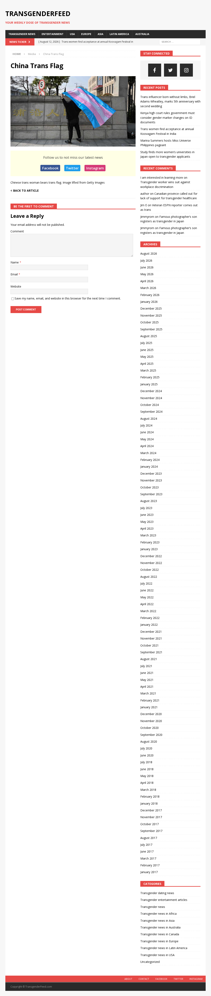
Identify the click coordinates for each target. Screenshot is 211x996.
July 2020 (146, 748)
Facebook (50, 168)
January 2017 (149, 872)
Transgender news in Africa (158, 914)
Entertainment (52, 34)
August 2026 (148, 253)
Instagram (95, 168)
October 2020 (149, 728)
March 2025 (148, 370)
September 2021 (151, 652)
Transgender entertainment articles (163, 900)
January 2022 (149, 625)
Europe (86, 34)
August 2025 (148, 336)
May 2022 (147, 597)
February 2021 (149, 700)
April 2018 (147, 783)
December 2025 (151, 308)
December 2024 (151, 391)
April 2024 (147, 446)
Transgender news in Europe (159, 941)
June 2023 (147, 515)
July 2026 (146, 260)
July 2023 (146, 508)
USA (72, 34)
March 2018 (148, 790)
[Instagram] (186, 70)
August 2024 (148, 419)
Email (15, 274)
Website (16, 286)
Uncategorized (150, 962)
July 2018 (146, 762)
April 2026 (147, 281)
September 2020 (151, 735)
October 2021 (149, 645)
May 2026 (147, 274)
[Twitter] (170, 70)
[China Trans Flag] (73, 144)
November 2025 (151, 315)
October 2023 (149, 487)
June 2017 (147, 851)
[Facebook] (154, 70)
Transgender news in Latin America (163, 948)
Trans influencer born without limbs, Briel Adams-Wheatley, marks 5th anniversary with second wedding (170, 101)
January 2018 (149, 803)
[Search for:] (179, 41)
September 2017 (151, 831)
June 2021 (147, 673)
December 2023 (151, 473)
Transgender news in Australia (160, 927)
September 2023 (151, 494)
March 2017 (148, 858)
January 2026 (149, 302)
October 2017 (149, 824)
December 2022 (151, 556)
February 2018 (149, 796)
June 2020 (147, 755)
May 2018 (147, 776)
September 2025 (151, 329)
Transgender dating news (157, 893)
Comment (17, 231)
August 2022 (148, 577)
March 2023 (148, 535)
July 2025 (146, 343)
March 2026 (148, 288)
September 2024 (151, 412)
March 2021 (148, 693)
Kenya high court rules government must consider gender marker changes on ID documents (167, 117)
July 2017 (146, 845)
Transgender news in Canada (159, 934)
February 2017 (149, 865)
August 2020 (148, 741)
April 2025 (147, 364)
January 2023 (149, 549)
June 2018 (147, 769)
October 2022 (149, 570)
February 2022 (149, 618)
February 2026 (149, 295)
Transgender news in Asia (157, 921)
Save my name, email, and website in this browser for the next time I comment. (68, 298)
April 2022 (147, 604)
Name (15, 262)
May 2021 (147, 680)
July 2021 (146, 666)
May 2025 (147, 357)
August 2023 (148, 501)
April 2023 (147, 528)
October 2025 (149, 322)
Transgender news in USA (157, 955)
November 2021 (151, 638)
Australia (142, 34)
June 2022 (147, 590)
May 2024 (147, 439)
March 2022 (148, 611)
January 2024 (149, 466)
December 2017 (151, 810)
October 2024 (149, 405)
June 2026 (147, 267)
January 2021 (149, 707)
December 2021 (151, 632)
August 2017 (148, 838)
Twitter (72, 168)
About (128, 978)
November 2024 (151, 398)
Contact (143, 978)
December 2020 (151, 714)
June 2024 (147, 432)
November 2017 (151, 817)
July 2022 (146, 583)
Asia (100, 34)
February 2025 (149, 377)
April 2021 (147, 686)
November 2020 (151, 721)
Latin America (119, 34)
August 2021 (148, 659)
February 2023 (149, 542)
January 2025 (149, 384)
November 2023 (151, 480)
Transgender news (21, 34)
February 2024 (149, 460)
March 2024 (148, 453)
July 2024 (146, 425)
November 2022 (151, 563)
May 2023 (147, 522)
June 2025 (147, 350)
